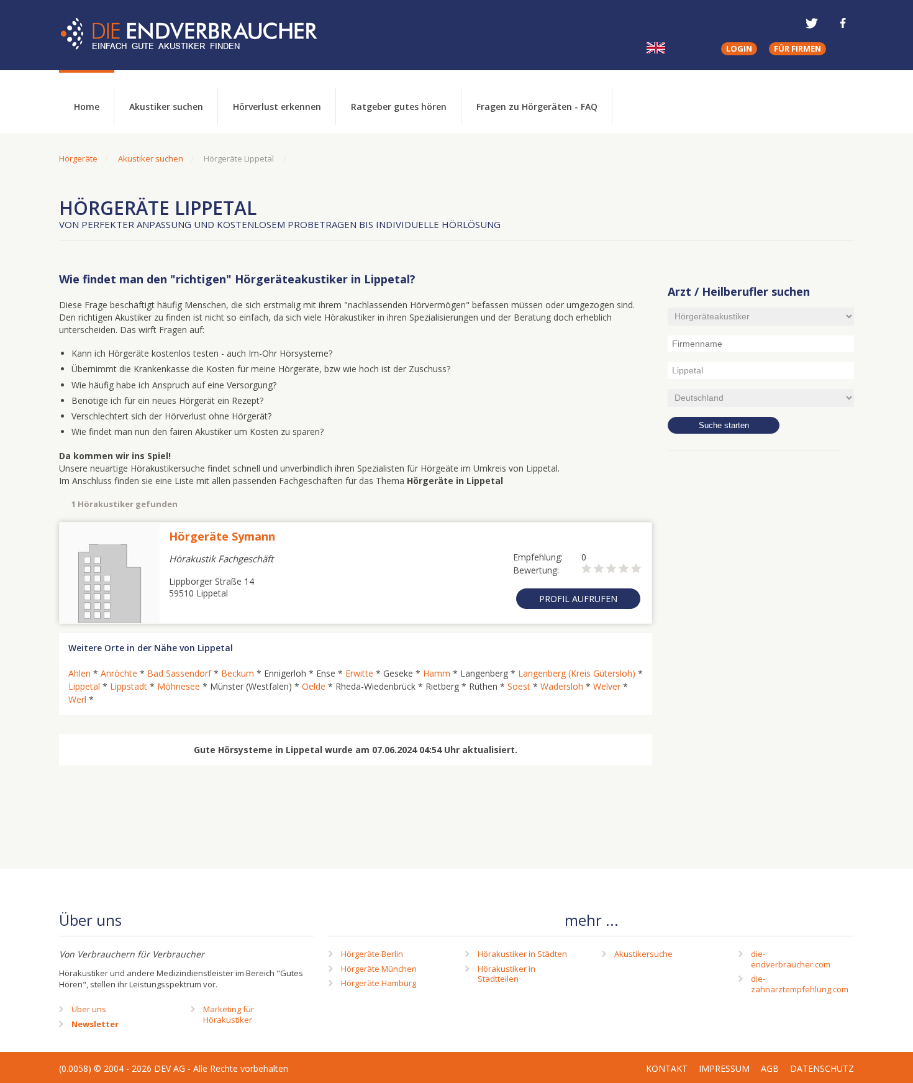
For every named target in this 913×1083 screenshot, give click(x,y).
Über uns (88, 1009)
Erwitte (359, 673)
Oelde (313, 686)
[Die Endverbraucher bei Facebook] (843, 23)
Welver (606, 686)
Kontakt (667, 1068)
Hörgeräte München (379, 968)
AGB (770, 1068)
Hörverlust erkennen (277, 106)
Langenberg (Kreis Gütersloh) (576, 673)
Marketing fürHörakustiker (228, 1014)
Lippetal (84, 686)
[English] (656, 47)
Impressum (724, 1068)
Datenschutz (822, 1068)
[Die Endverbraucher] (198, 34)
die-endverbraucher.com (790, 959)
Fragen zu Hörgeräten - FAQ (536, 106)
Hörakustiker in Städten (522, 953)
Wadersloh (561, 686)
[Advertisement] (761, 661)
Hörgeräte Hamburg (378, 983)
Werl (77, 699)
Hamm (436, 673)
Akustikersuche (643, 953)
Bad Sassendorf (179, 673)
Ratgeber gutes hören (399, 106)
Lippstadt (128, 686)
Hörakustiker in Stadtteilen (506, 974)
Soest (518, 686)
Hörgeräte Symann (222, 536)
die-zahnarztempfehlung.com (799, 984)
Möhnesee (178, 686)
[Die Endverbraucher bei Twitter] (812, 23)
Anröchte (119, 673)
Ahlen (79, 673)
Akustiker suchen (166, 106)
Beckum (237, 673)
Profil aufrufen (578, 599)
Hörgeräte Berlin (372, 953)
